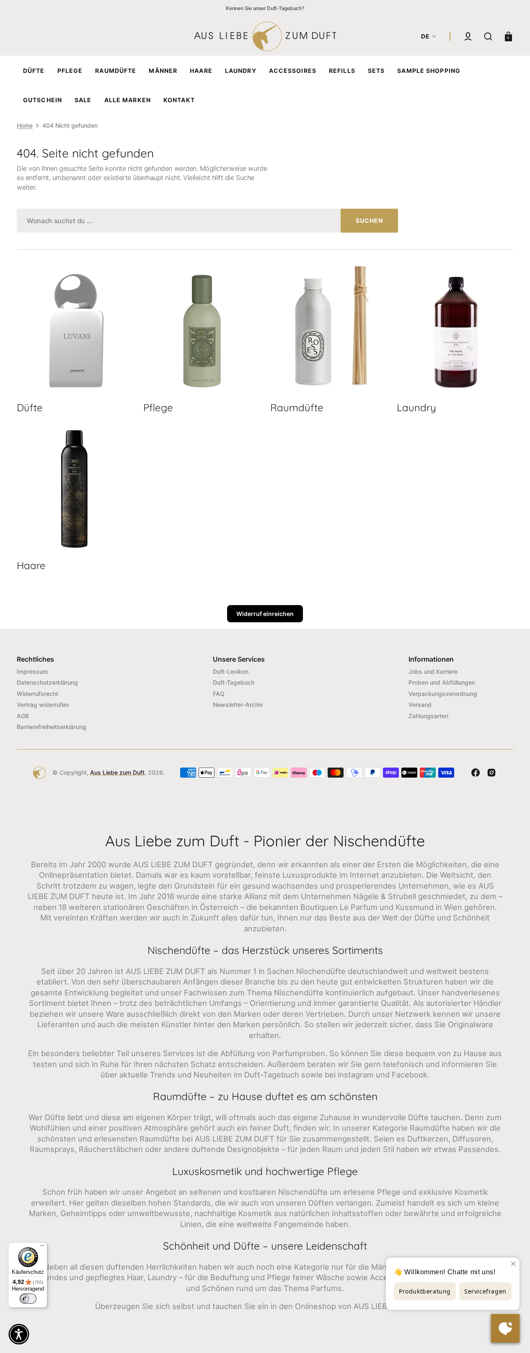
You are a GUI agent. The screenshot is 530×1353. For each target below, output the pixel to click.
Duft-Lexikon (230, 671)
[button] (468, 36)
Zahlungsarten (428, 715)
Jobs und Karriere (433, 671)
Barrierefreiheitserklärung (51, 726)
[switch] (28, 1299)
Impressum (32, 671)
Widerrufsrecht (37, 693)
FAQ (219, 693)
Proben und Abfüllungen (441, 682)
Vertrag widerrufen (43, 704)
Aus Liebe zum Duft (117, 772)
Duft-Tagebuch (233, 682)
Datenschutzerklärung (47, 682)
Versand (420, 704)
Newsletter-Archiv (238, 704)
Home (25, 125)
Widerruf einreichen (265, 613)
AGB (23, 715)
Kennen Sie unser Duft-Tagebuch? (265, 8)
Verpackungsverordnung (442, 693)
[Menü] (42, 1247)
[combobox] (207, 220)
